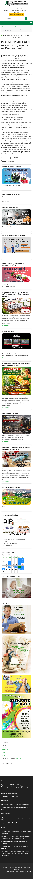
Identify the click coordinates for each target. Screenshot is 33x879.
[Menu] (31, 23)
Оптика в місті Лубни (10, 515)
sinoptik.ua (18, 758)
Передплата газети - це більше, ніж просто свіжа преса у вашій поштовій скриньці (15, 294)
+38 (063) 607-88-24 (22, 7)
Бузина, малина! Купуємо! (11, 166)
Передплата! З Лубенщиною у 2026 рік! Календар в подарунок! (16, 448)
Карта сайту (10, 871)
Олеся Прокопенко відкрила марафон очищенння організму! (16, 364)
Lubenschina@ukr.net (16, 9)
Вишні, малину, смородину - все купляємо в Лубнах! (14, 264)
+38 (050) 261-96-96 (11, 7)
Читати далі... (6, 326)
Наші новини (4, 52)
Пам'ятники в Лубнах (10, 413)
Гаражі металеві (8, 331)
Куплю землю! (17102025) (11, 487)
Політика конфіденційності (24, 871)
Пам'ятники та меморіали (11, 194)
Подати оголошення (16, 14)
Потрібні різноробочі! (10, 207)
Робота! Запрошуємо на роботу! (13, 235)
